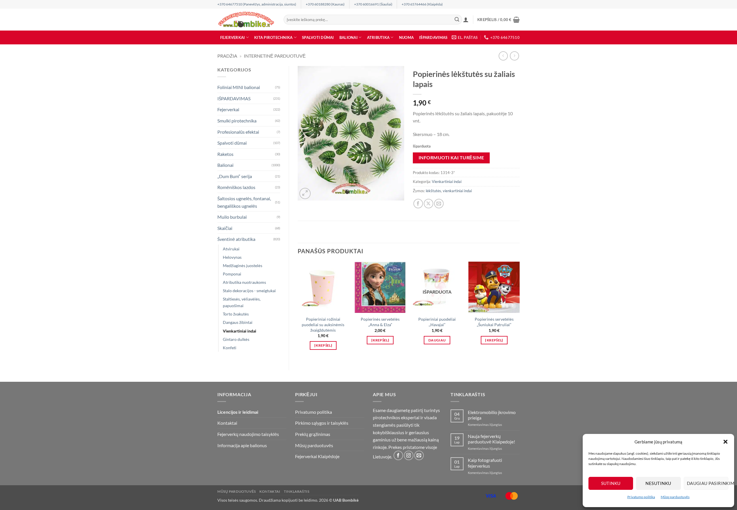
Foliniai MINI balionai (238, 87)
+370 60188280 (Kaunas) (325, 4)
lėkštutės (433, 190)
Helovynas (232, 257)
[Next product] (503, 55)
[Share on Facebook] (418, 203)
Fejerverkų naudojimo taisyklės (248, 434)
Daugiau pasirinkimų (707, 483)
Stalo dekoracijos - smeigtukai (249, 290)
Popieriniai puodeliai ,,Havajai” (437, 322)
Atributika (378, 37)
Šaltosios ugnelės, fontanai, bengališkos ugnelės (244, 202)
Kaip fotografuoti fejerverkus (485, 462)
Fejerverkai (232, 37)
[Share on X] (428, 203)
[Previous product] (514, 55)
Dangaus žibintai (237, 322)
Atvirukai (231, 248)
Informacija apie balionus (242, 445)
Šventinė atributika (236, 239)
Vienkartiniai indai (239, 330)
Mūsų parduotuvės (675, 497)
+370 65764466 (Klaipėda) (422, 4)
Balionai (348, 37)
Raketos (225, 154)
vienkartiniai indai (457, 190)
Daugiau (437, 340)
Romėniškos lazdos (236, 187)
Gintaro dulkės (236, 339)
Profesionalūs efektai (238, 132)
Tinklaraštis (296, 491)
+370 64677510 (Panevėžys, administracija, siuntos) (256, 4)
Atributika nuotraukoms (244, 282)
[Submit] (457, 19)
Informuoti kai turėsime (451, 157)
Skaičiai (224, 228)
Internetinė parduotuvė (275, 55)
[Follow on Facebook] (398, 455)
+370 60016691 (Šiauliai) (373, 4)
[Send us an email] (419, 455)
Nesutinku (658, 483)
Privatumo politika (641, 497)
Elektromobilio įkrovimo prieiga (492, 414)
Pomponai (232, 273)
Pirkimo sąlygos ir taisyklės (321, 423)
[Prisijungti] (466, 19)
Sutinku (611, 483)
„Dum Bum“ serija (234, 176)
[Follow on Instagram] (408, 455)
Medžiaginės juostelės (242, 265)
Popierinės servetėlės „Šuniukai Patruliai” (494, 322)
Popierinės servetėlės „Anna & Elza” (380, 322)
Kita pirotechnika (273, 37)
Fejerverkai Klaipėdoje (317, 456)
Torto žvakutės (236, 313)
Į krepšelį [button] (323, 345)
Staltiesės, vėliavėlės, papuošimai (242, 302)
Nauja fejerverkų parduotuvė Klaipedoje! (491, 438)
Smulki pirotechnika (237, 120)
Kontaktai (227, 423)
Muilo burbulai (232, 217)
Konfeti (229, 347)
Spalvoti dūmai (318, 37)
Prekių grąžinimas (312, 434)
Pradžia (227, 55)
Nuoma (406, 37)
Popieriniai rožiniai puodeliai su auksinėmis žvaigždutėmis (323, 324)
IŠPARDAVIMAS (433, 37)
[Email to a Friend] (439, 203)
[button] (725, 442)
